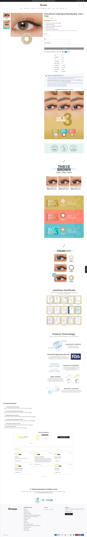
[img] (17, 453)
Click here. (33, 420)
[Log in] (81, 5)
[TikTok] (83, 0)
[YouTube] (81, 0)
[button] (46, 18)
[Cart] (83, 5)
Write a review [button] (63, 437)
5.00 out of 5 (26, 436)
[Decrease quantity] (45, 36)
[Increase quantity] (49, 36)
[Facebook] (77, 0)
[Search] (79, 5)
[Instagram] (79, 0)
